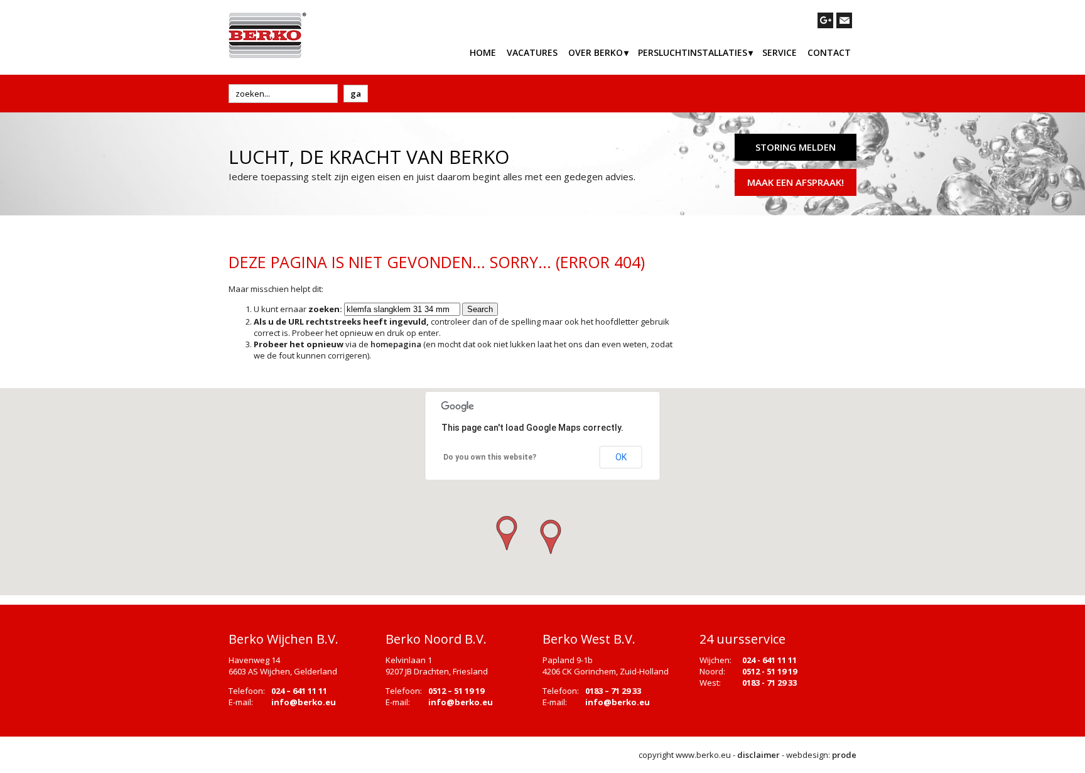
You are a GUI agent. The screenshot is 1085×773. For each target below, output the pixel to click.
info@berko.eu (303, 702)
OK (621, 457)
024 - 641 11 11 (769, 660)
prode (844, 754)
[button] (549, 537)
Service (779, 52)
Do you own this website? (489, 457)
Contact (829, 52)
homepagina (395, 344)
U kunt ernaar (298, 309)
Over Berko (595, 52)
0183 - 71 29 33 (769, 682)
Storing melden (795, 147)
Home (483, 52)
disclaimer (758, 754)
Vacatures (532, 52)
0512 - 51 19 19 (769, 671)
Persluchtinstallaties (692, 52)
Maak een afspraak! (795, 182)
